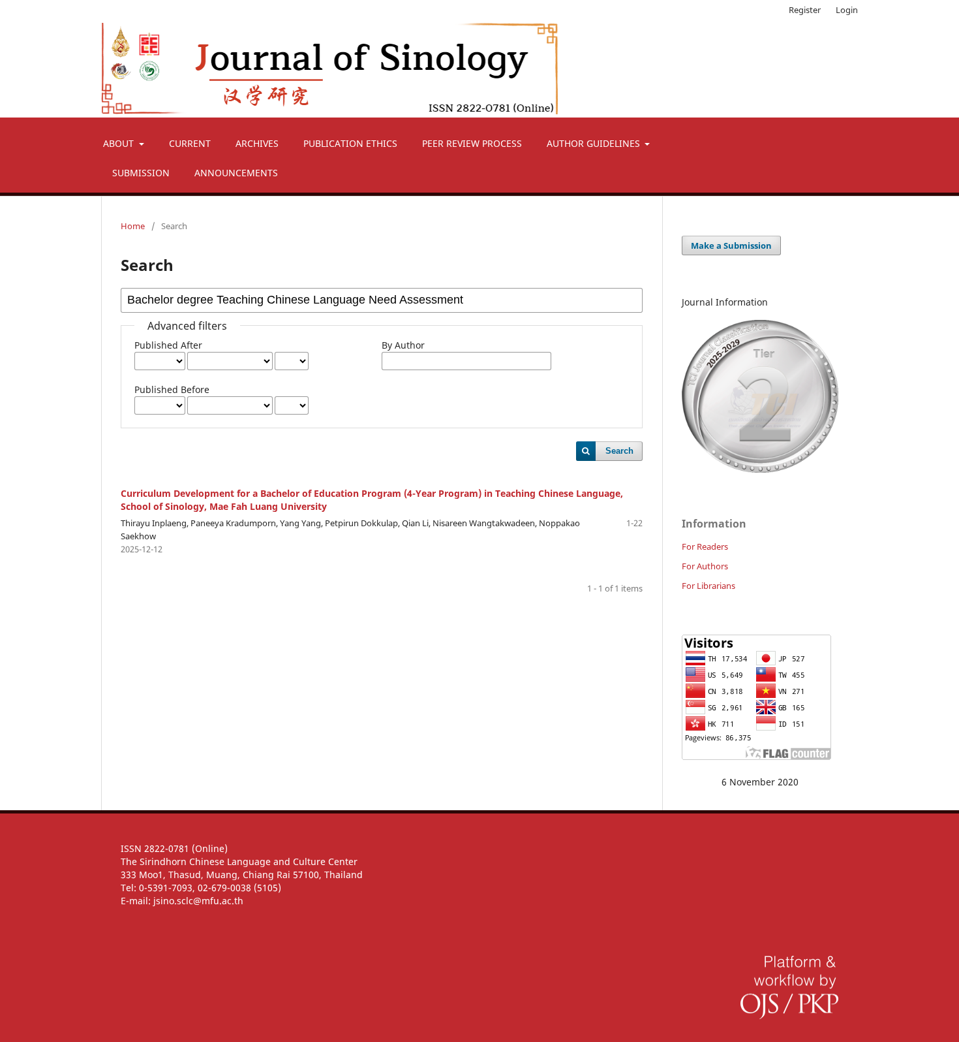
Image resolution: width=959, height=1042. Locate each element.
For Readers (705, 546)
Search (619, 451)
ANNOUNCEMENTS (236, 172)
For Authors (705, 566)
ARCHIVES (257, 143)
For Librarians (708, 586)
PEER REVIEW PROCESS (472, 143)
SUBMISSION (141, 172)
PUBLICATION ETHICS (350, 143)
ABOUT (119, 143)
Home (133, 226)
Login (847, 10)
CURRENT (190, 143)
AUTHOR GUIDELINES (595, 143)
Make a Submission (731, 245)
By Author (403, 345)
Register (805, 10)
